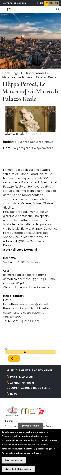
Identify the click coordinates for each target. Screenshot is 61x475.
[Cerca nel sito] (57, 9)
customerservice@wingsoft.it (24, 312)
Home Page (10, 73)
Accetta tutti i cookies (18, 469)
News (14, 394)
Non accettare (13, 460)
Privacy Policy (30, 425)
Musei (10, 370)
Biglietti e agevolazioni (36, 370)
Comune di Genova (14, 3)
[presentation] (12, 358)
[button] (25, 352)
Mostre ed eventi (22, 376)
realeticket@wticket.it (36, 304)
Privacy (38, 453)
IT (46, 3)
